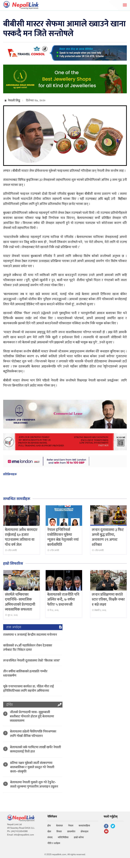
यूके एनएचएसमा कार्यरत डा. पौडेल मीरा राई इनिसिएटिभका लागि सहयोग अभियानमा (28, 688)
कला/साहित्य (84, 826)
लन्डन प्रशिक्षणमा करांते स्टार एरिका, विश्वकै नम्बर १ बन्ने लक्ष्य (108, 599)
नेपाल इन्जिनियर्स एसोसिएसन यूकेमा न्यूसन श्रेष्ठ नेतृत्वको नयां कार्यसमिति (63, 537)
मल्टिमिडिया (63, 837)
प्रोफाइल (84, 831)
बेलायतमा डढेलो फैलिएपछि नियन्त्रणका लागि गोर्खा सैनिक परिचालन (33, 733)
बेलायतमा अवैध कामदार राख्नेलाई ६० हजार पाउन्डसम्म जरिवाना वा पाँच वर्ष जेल (21, 537)
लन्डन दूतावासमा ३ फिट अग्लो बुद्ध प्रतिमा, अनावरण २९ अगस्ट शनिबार (108, 537)
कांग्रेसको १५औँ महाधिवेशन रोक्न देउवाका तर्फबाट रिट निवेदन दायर (27, 647)
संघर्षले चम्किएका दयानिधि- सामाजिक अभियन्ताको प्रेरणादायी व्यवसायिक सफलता (20, 602)
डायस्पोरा (71, 831)
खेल (49, 831)
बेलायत (59, 826)
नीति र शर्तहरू (53, 843)
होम (49, 826)
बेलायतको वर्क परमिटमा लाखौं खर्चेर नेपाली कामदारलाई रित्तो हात (35, 749)
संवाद (49, 837)
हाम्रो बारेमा (79, 837)
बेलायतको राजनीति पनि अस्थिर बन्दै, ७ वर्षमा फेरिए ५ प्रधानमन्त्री (63, 599)
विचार (59, 831)
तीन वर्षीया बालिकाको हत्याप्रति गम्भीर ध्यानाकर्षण (25, 673)
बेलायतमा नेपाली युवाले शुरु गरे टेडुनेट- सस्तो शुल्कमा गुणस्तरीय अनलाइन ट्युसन (34, 784)
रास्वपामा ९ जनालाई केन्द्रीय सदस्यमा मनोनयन (30, 634)
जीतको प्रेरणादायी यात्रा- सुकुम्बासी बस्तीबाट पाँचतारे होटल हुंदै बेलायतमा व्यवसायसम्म (32, 716)
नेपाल (70, 826)
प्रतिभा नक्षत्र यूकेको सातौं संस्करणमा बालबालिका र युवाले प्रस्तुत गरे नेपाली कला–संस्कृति (32, 767)
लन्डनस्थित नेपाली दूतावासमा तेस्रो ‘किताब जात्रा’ (31, 660)
